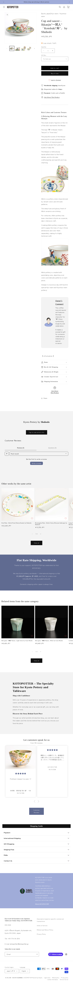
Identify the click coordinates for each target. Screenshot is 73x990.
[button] (4, 7)
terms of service (42, 925)
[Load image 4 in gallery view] (29, 48)
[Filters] (7, 454)
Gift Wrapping (9, 844)
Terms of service (64, 979)
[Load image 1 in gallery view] (11, 48)
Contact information (53, 979)
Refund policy (55, 977)
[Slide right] (34, 48)
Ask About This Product (52, 97)
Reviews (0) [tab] (20, 448)
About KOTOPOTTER (42, 904)
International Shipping (12, 838)
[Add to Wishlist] (32, 518)
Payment (7, 832)
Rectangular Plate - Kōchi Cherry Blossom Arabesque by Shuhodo (51, 523)
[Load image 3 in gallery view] (23, 48)
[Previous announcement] (4, 2)
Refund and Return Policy (45, 930)
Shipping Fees (9, 849)
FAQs (6, 855)
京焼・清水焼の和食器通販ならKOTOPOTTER (20, 977)
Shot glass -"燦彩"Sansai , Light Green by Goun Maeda (17, 640)
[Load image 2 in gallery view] (17, 48)
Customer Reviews (36, 811)
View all (36, 543)
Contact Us (8, 861)
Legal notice (47, 977)
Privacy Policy (41, 934)
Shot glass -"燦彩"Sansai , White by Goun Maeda (49, 640)
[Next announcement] (69, 2)
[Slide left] (7, 48)
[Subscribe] (37, 954)
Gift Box (43, 55)
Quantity (43, 47)
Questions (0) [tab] (52, 448)
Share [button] (45, 398)
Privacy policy (64, 977)
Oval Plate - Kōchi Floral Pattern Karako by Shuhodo (16, 523)
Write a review (36, 463)
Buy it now (54, 73)
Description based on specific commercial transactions (50, 920)
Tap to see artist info (36, 432)
